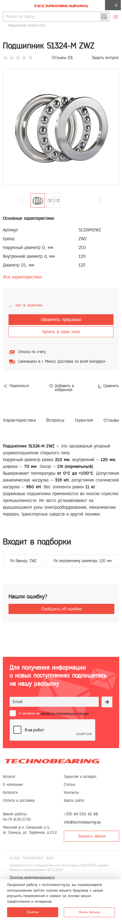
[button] (100, 200)
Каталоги (10, 792)
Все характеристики (22, 277)
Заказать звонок (92, 836)
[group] (61, 127)
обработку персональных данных (65, 713)
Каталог (9, 777)
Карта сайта (74, 800)
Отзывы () (62, 57)
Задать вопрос (105, 57)
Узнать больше (89, 912)
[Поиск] (104, 17)
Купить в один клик (61, 331)
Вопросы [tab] (55, 420)
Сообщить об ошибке (61, 609)
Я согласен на (54, 713)
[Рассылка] (107, 702)
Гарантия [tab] (84, 420)
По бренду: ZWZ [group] (23, 561)
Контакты (71, 792)
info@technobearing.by (82, 822)
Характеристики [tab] (19, 420)
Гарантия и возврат (80, 777)
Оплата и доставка (19, 800)
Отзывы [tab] (111, 420)
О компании (13, 784)
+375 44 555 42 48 (81, 814)
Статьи (69, 784)
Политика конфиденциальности (32, 877)
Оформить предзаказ (61, 319)
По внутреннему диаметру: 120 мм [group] (83, 561)
